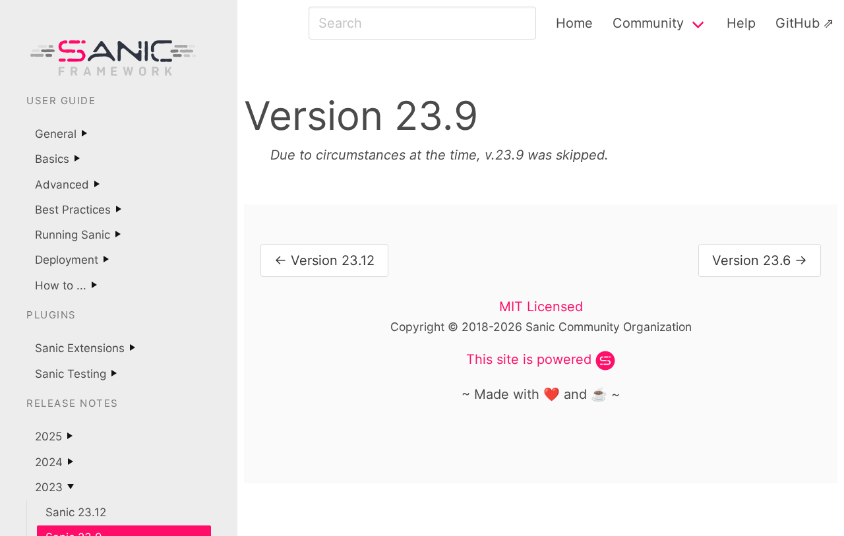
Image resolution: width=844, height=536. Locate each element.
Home (574, 23)
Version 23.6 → (759, 260)
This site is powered (528, 359)
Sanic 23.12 (75, 512)
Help (741, 23)
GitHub (797, 23)
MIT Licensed (541, 306)
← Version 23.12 (324, 260)
